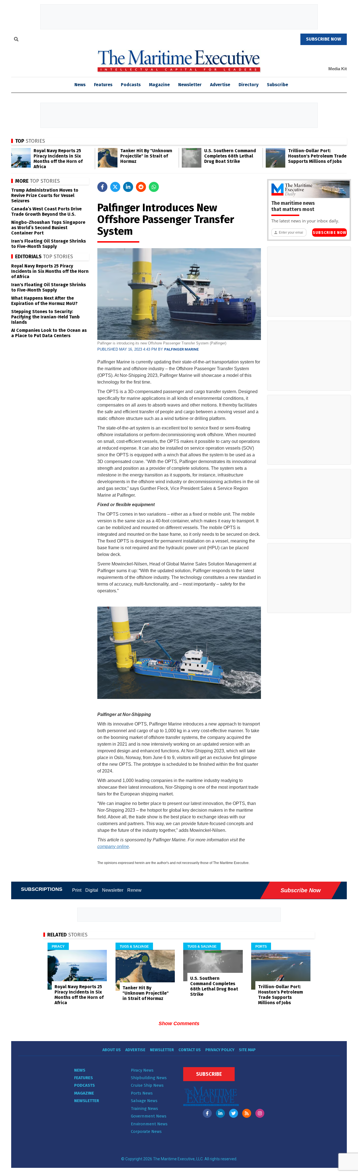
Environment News (149, 1123)
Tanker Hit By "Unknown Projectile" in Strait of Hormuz (146, 156)
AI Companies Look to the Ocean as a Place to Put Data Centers (49, 333)
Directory (248, 84)
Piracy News (142, 1070)
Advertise (220, 84)
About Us (111, 1050)
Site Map (247, 1050)
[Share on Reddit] (141, 187)
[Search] (16, 40)
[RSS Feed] (246, 1113)
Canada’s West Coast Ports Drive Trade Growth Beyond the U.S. (46, 211)
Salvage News (144, 1100)
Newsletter (190, 84)
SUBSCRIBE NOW (323, 39)
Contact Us (189, 1050)
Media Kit (337, 68)
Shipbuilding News (149, 1077)
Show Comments (179, 1023)
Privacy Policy (219, 1050)
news (80, 84)
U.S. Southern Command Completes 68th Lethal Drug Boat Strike (230, 156)
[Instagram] (259, 1113)
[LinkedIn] (220, 1113)
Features (103, 84)
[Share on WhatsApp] (154, 187)
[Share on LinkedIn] (128, 187)
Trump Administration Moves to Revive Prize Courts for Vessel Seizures (44, 195)
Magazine (159, 84)
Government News (148, 1116)
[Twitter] (233, 1113)
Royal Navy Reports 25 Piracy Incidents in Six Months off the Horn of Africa (58, 158)
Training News (144, 1108)
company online (113, 846)
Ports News (142, 1093)
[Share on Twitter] (115, 187)
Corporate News (146, 1131)
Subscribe (277, 84)
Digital (91, 890)
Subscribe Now (329, 232)
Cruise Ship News (147, 1085)
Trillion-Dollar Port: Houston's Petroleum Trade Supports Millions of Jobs (317, 156)
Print (76, 890)
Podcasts (131, 84)
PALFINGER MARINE (181, 349)
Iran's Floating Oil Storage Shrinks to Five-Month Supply (48, 243)
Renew (134, 890)
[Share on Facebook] (102, 187)
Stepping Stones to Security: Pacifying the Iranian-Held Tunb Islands (45, 317)
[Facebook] (207, 1113)
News (79, 1070)
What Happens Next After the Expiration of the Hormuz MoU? (44, 300)
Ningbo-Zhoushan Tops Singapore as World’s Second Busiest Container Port (48, 228)
